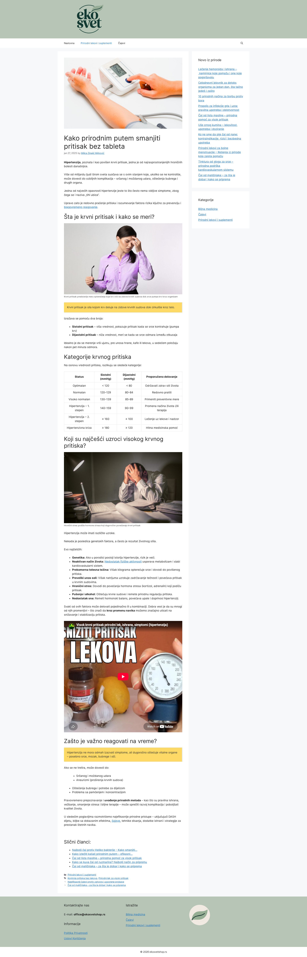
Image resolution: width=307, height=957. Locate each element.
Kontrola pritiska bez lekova (82, 878)
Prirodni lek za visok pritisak (113, 878)
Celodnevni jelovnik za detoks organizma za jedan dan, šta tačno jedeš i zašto (220, 86)
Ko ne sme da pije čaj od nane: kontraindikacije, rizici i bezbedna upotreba (219, 138)
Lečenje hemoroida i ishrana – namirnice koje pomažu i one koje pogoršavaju (220, 73)
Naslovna (69, 43)
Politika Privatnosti (76, 933)
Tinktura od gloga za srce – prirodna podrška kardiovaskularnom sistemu (215, 165)
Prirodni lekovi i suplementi (96, 43)
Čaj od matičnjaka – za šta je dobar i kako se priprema (97, 885)
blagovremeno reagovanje (80, 207)
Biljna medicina (208, 209)
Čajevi (121, 43)
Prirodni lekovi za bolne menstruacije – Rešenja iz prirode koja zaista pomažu (219, 152)
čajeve (116, 820)
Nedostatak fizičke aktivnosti (123, 561)
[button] (241, 43)
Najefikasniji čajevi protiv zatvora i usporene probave (96, 881)
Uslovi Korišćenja (75, 938)
